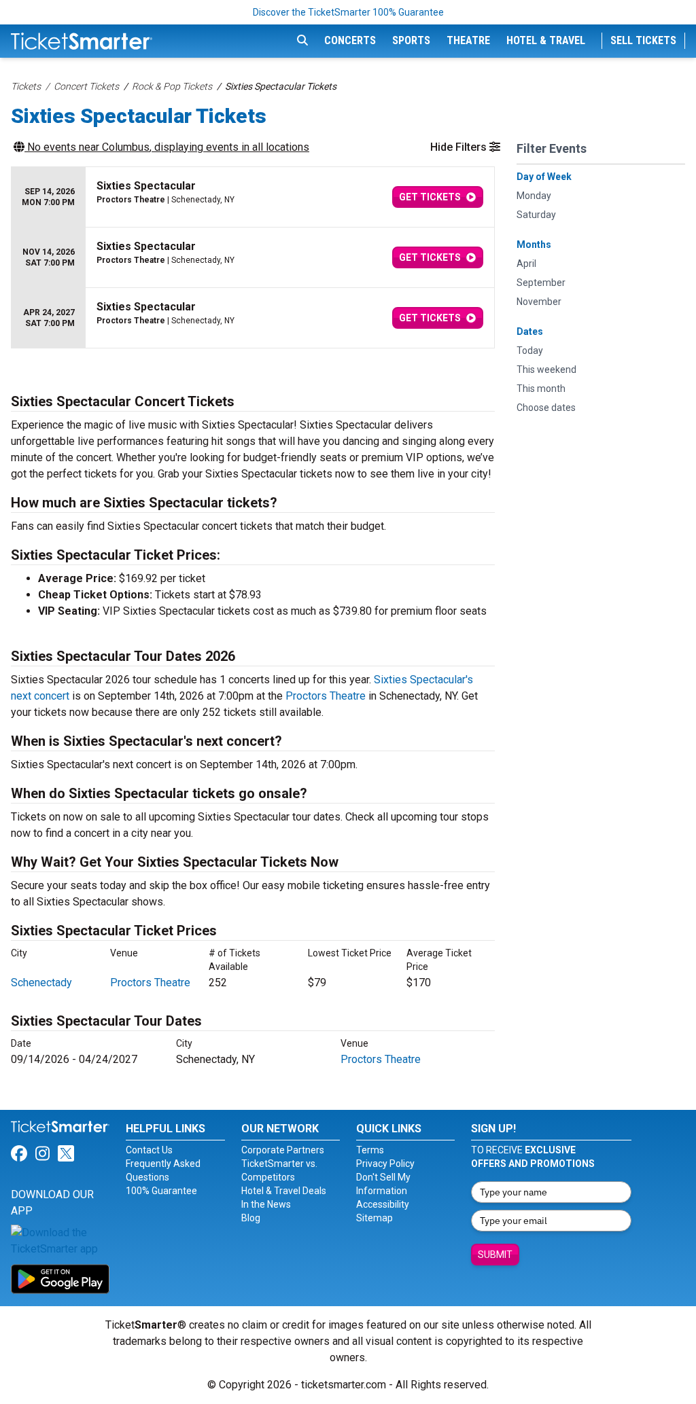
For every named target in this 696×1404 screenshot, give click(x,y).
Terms (370, 1150)
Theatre (468, 40)
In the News (266, 1204)
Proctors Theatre (325, 695)
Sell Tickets (643, 40)
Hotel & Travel (545, 40)
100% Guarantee (161, 1190)
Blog (250, 1217)
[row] (253, 197)
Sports (411, 40)
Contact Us (149, 1150)
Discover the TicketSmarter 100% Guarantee (348, 12)
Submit (495, 1254)
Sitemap (374, 1217)
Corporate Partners (282, 1150)
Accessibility (382, 1204)
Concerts (350, 40)
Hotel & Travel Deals (283, 1190)
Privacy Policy (385, 1163)
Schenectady (41, 982)
